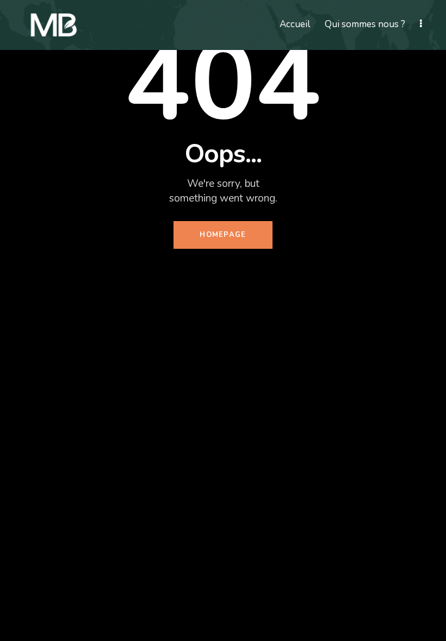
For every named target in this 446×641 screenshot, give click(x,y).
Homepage (223, 235)
